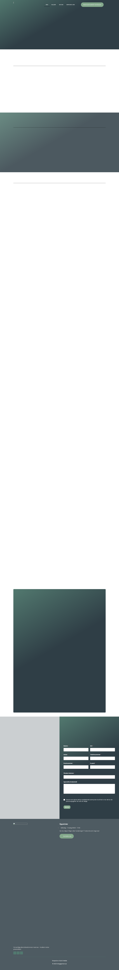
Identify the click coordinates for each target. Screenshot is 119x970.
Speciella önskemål (70, 782)
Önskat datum (69, 773)
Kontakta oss (71, 4)
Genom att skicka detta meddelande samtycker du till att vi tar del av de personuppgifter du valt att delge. (89, 800)
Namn (66, 746)
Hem (47, 4)
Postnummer (68, 763)
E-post (93, 763)
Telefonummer (95, 754)
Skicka (67, 807)
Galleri (53, 4)
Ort (91, 746)
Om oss (61, 4)
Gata (66, 754)
